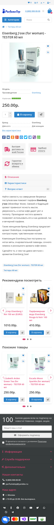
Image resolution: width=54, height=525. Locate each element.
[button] (24, 339)
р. (42, 2)
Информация (13, 451)
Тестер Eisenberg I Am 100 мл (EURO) (13, 313)
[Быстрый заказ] (41, 114)
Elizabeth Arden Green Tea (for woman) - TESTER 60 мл (14, 383)
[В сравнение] (48, 52)
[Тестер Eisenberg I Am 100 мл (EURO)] (14, 296)
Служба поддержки (17, 459)
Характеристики (17, 183)
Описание (13, 177)
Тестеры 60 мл (14, 26)
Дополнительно (15, 467)
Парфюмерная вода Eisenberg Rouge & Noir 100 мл (38, 316)
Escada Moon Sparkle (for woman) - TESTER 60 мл (39, 381)
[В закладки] (48, 46)
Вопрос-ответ (28, 189)
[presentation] (3, 310)
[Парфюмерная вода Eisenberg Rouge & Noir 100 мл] (39, 296)
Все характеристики (11, 130)
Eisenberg (36, 92)
